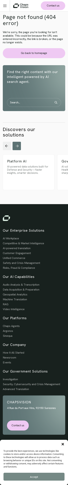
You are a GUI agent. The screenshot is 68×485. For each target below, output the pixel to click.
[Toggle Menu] (6, 5)
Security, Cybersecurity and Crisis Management (31, 384)
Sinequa (7, 336)
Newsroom (9, 357)
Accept (34, 477)
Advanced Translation (16, 389)
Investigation (10, 379)
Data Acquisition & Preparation (21, 289)
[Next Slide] (17, 146)
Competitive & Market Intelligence (23, 243)
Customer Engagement (17, 253)
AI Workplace (11, 238)
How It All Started (13, 352)
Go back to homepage (34, 53)
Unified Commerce (14, 258)
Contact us (53, 5)
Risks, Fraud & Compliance (19, 268)
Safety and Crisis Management (21, 263)
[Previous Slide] (7, 146)
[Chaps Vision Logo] (34, 218)
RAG (5, 304)
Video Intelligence (14, 309)
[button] (63, 444)
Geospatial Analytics (15, 294)
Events (7, 362)
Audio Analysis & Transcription (21, 284)
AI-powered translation (17, 248)
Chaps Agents (11, 326)
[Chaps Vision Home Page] (20, 6)
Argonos (8, 331)
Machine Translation (15, 299)
